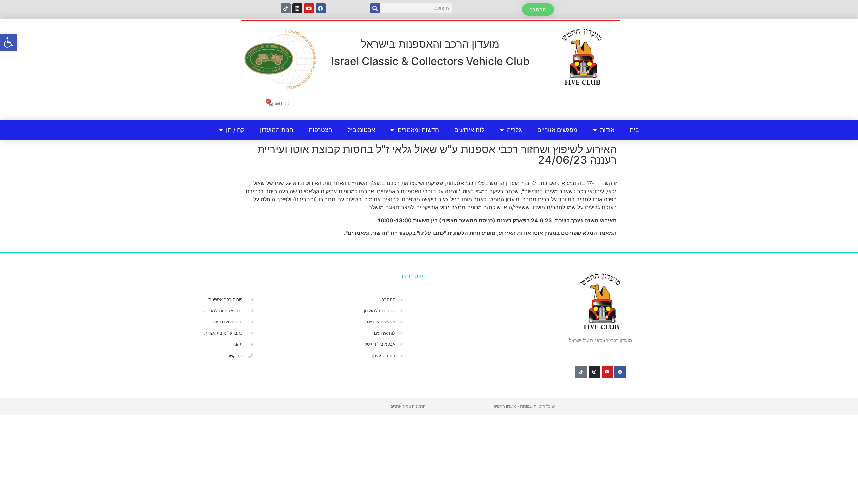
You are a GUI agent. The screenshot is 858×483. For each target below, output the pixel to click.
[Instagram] (297, 8)
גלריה (514, 129)
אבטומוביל (361, 129)
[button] (8, 42)
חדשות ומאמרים (418, 129)
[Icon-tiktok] (286, 8)
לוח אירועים (469, 129)
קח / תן (235, 129)
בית (634, 129)
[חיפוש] (375, 8)
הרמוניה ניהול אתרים (408, 406)
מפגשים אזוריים (557, 129)
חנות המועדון (276, 129)
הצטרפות (320, 129)
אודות (607, 129)
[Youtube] (309, 8)
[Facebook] (321, 8)
